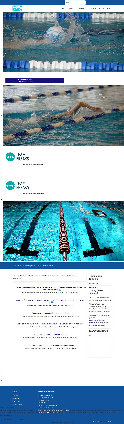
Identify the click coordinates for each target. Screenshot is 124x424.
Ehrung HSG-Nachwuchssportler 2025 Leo (51, 335)
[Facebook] (95, 2)
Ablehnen (21, 419)
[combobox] (75, 2)
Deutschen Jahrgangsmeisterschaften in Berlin (51, 313)
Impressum (69, 423)
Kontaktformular (100, 325)
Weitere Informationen (58, 423)
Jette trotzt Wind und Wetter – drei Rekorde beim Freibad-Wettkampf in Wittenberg (50, 324)
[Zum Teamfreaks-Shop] (17, 157)
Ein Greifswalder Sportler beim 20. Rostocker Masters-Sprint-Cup (50, 345)
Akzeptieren (7, 419)
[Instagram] (91, 2)
